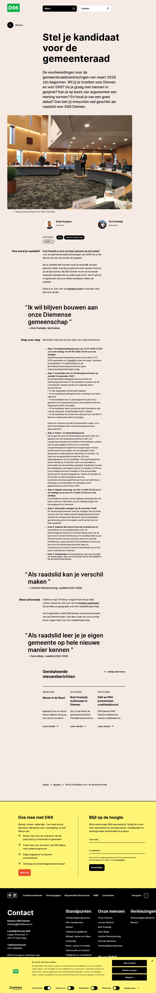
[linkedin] (14, 895)
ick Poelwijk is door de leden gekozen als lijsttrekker (72, 251)
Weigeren (129, 977)
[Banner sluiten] (152, 961)
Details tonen (130, 988)
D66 (59, 237)
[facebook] (10, 895)
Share (47, 241)
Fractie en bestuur (74, 237)
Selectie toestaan (129, 970)
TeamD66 (71, 360)
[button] (61, 9)
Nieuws (57, 784)
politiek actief (75, 288)
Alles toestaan (129, 963)
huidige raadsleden (88, 603)
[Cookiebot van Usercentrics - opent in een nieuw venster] (15, 988)
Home (46, 784)
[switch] (70, 988)
